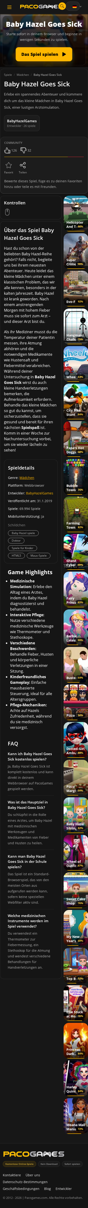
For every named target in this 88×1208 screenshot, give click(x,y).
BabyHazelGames (39, 493)
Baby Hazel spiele (23, 533)
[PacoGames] (34, 1155)
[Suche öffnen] (62, 6)
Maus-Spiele (39, 556)
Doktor (16, 541)
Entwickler (64, 1188)
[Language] (77, 6)
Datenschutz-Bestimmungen (25, 1182)
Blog (47, 1188)
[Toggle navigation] (9, 7)
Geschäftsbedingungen (21, 1188)
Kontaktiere (12, 1175)
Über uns (33, 1175)
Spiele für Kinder (22, 548)
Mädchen (26, 477)
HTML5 (16, 556)
